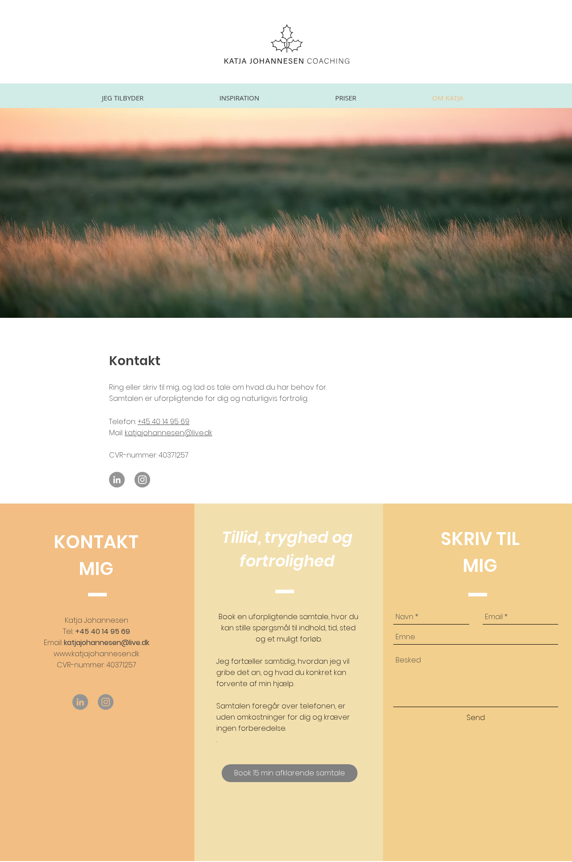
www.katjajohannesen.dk (96, 654)
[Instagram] (142, 479)
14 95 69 (174, 421)
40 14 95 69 (110, 631)
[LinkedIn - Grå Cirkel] (117, 479)
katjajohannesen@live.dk (168, 433)
